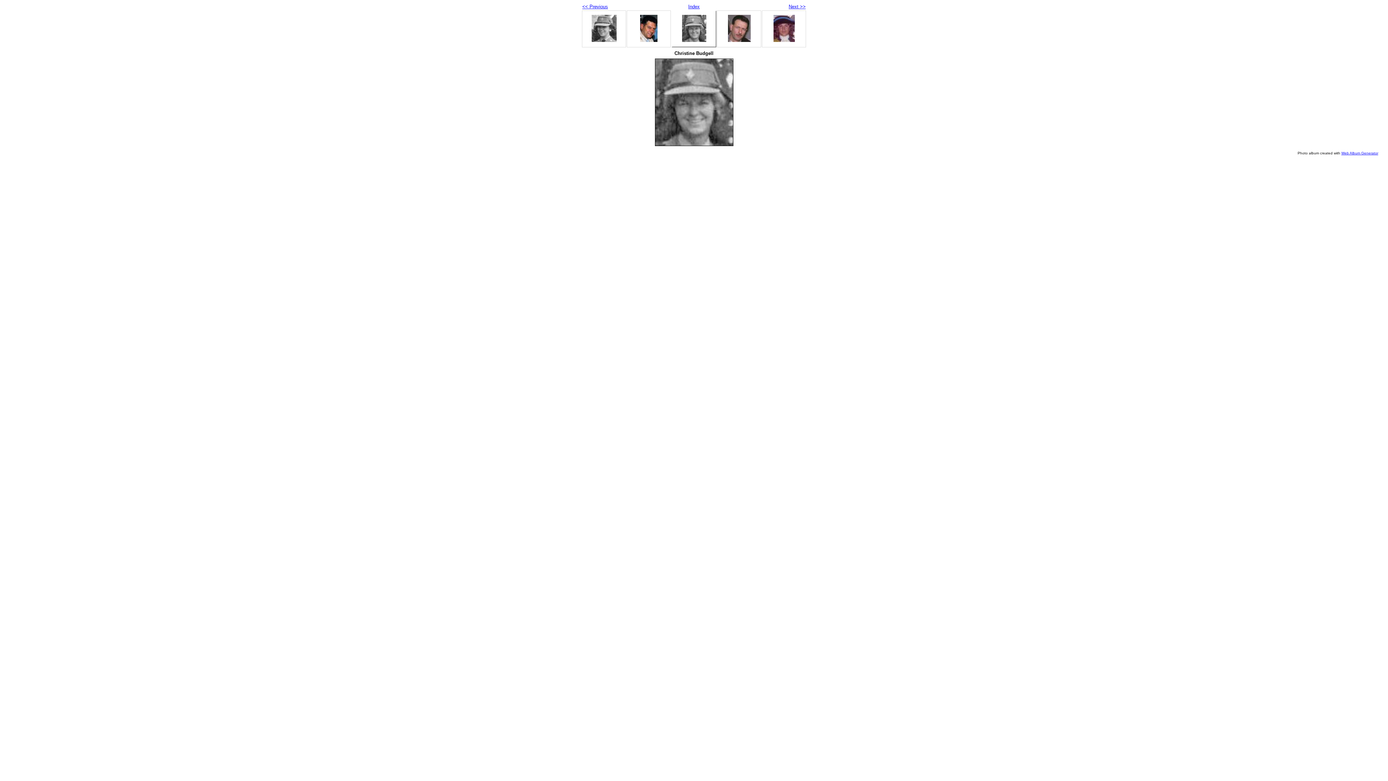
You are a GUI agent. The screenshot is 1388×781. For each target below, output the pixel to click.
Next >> (797, 6)
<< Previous (595, 6)
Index (694, 6)
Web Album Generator (1359, 153)
